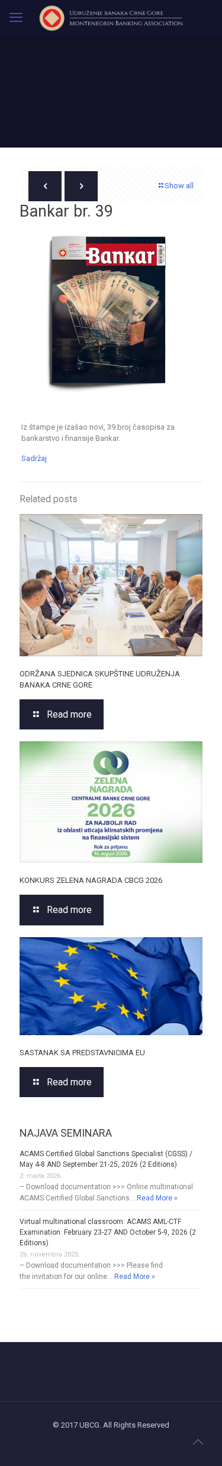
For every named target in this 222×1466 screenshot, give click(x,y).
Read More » (157, 1198)
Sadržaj (34, 458)
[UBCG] (111, 17)
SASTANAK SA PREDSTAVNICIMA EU (82, 1052)
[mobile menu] (16, 18)
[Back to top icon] (197, 1441)
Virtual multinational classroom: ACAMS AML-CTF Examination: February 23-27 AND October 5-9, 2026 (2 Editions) (108, 1232)
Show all (179, 185)
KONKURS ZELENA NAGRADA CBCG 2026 (91, 880)
